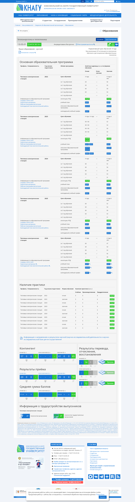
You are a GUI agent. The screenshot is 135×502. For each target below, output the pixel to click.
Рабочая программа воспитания (30, 104)
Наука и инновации (59, 15)
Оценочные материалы (27, 102)
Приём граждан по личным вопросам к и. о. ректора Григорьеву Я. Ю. (67, 462)
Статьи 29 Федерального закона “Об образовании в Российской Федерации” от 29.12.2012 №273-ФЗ (60, 423)
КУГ (88, 111)
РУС (83, 1)
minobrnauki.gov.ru (96, 469)
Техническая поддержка (62, 475)
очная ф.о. (23, 373)
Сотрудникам (94, 455)
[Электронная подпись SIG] (36, 264)
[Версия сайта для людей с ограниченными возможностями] (91, 1)
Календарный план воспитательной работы (34, 106)
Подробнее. (100, 494)
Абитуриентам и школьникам (99, 451)
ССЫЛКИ (92, 444)
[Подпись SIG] (94, 44)
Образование (42, 15)
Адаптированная (111, 39)
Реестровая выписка (85, 44)
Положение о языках (27, 52)
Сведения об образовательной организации (49, 25)
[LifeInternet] (117, 497)
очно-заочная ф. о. (44, 373)
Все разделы (23, 31)
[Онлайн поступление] (31, 463)
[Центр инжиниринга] (22, 491)
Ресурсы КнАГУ (21, 1)
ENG (87, 1)
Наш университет (26, 15)
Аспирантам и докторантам (99, 459)
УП (87, 102)
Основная (100, 39)
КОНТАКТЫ (56, 444)
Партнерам (93, 461)
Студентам (93, 453)
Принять (102, 497)
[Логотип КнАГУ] (31, 449)
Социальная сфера (79, 15)
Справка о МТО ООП (26, 100)
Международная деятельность (103, 15)
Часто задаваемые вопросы (99, 448)
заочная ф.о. (61, 373)
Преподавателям (95, 457)
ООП (88, 106)
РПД (87, 99)
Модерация (93, 463)
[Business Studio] (112, 492)
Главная (17, 25)
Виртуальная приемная (61, 466)
